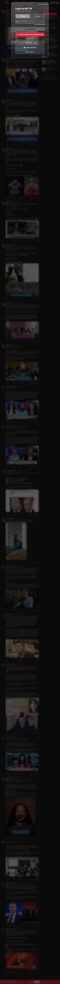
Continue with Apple (31, 47)
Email (23, 16)
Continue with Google (31, 43)
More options (31, 52)
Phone (38, 16)
